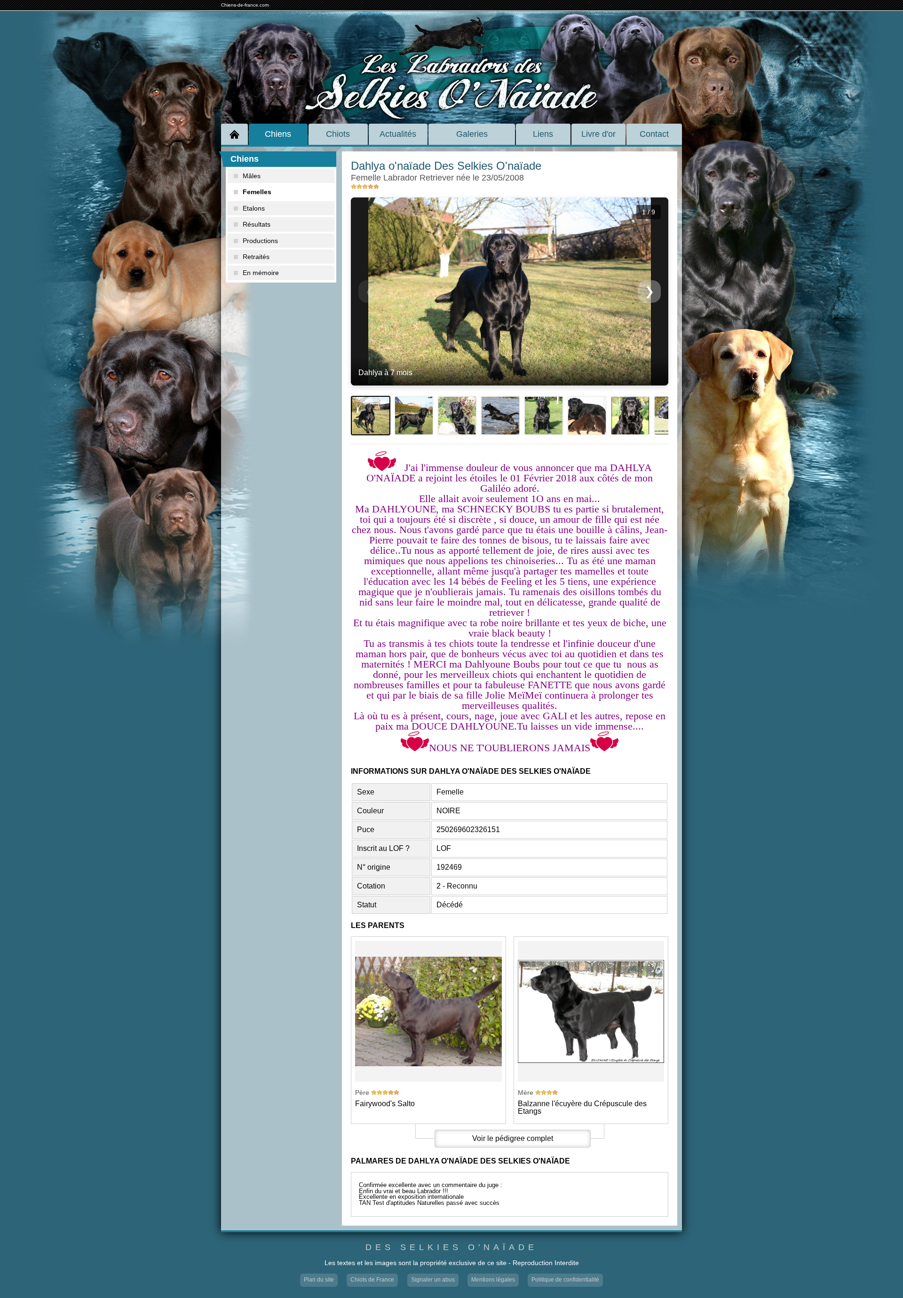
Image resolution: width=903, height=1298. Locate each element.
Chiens (278, 134)
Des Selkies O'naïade (451, 1247)
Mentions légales (493, 1279)
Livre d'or (598, 134)
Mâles (252, 176)
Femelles (257, 192)
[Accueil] (234, 134)
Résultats (256, 224)
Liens (543, 134)
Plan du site (319, 1279)
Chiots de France (372, 1279)
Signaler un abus (433, 1279)
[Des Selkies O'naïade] (451, 58)
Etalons (254, 208)
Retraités (256, 256)
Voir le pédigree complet (512, 1138)
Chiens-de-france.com (245, 5)
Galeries (472, 134)
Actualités (398, 134)
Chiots (338, 134)
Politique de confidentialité (565, 1279)
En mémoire (261, 272)
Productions (260, 240)
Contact (654, 134)
